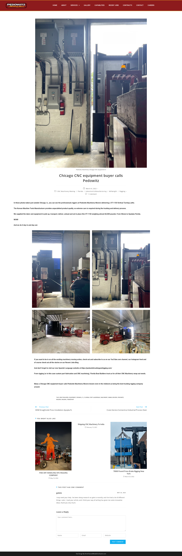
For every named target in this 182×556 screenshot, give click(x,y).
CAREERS (151, 5)
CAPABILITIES (99, 5)
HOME (55, 5)
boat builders (64, 397)
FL (83, 397)
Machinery (104, 397)
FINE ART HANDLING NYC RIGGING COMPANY (53, 474)
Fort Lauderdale (95, 397)
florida (86, 397)
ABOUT (63, 5)
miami (110, 397)
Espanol (79, 397)
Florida (80, 191)
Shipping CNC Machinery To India (91, 424)
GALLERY (87, 5)
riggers (58, 399)
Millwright (113, 191)
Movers (114, 397)
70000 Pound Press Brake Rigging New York (128, 472)
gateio (59, 493)
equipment (72, 397)
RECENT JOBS (114, 5)
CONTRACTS (127, 5)
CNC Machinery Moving (66, 191)
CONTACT (139, 5)
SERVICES (74, 5)
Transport (70, 399)
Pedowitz (121, 397)
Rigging (122, 191)
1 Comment (92, 194)
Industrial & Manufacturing (96, 191)
